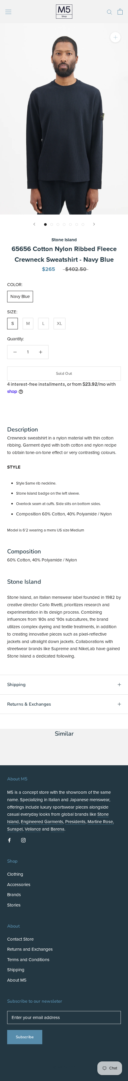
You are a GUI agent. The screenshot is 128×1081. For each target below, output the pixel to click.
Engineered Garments (42, 821)
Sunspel (15, 829)
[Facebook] (9, 840)
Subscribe (25, 1037)
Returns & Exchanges (29, 704)
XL (59, 323)
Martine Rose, (101, 821)
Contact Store (20, 939)
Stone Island (64, 239)
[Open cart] (120, 12)
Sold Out (64, 373)
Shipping (16, 685)
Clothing (15, 874)
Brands (14, 894)
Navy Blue (20, 296)
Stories (14, 905)
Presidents (75, 821)
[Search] (109, 11)
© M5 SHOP (64, 1067)
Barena (57, 829)
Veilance (33, 829)
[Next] (94, 224)
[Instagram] (23, 840)
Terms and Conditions (28, 959)
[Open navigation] (8, 11)
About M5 (16, 980)
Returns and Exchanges (30, 949)
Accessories (18, 884)
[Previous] (34, 224)
